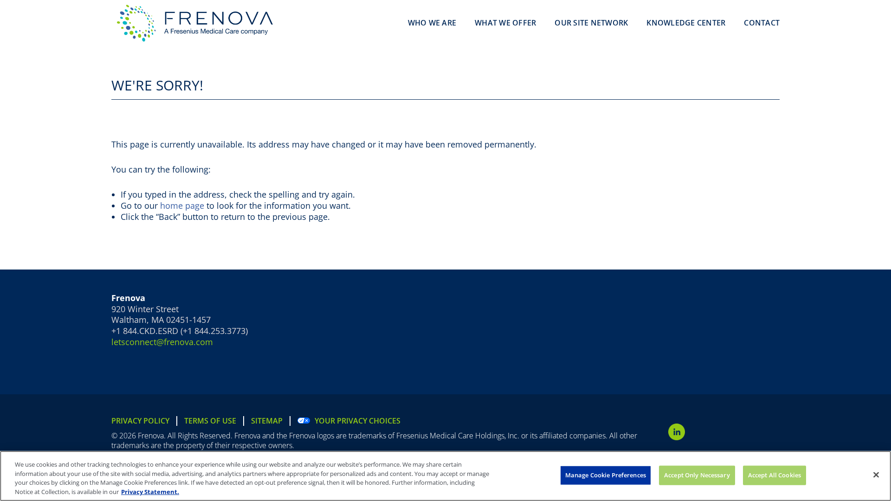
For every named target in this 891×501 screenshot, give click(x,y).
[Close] (876, 474)
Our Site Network (591, 23)
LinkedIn (676, 432)
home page (182, 205)
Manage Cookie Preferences (605, 475)
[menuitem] (144, 421)
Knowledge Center (685, 23)
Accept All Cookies (774, 475)
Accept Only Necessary (697, 475)
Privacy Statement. (150, 491)
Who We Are (432, 23)
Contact (762, 23)
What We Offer (505, 23)
